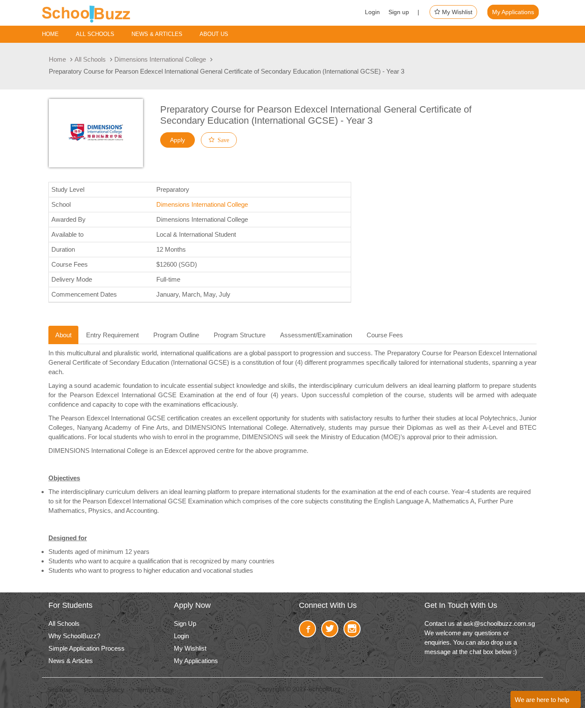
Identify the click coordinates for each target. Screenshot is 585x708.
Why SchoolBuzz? (74, 636)
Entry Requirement (112, 335)
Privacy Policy (104, 689)
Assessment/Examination (316, 335)
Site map (59, 689)
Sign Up (185, 623)
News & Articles (156, 34)
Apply (177, 140)
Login (372, 12)
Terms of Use (155, 689)
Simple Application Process (86, 648)
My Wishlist (456, 12)
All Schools (90, 59)
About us (214, 34)
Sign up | (403, 12)
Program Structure (240, 335)
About (63, 335)
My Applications (513, 12)
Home (50, 34)
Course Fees (385, 335)
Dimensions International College (160, 59)
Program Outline (176, 335)
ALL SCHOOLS (95, 34)
